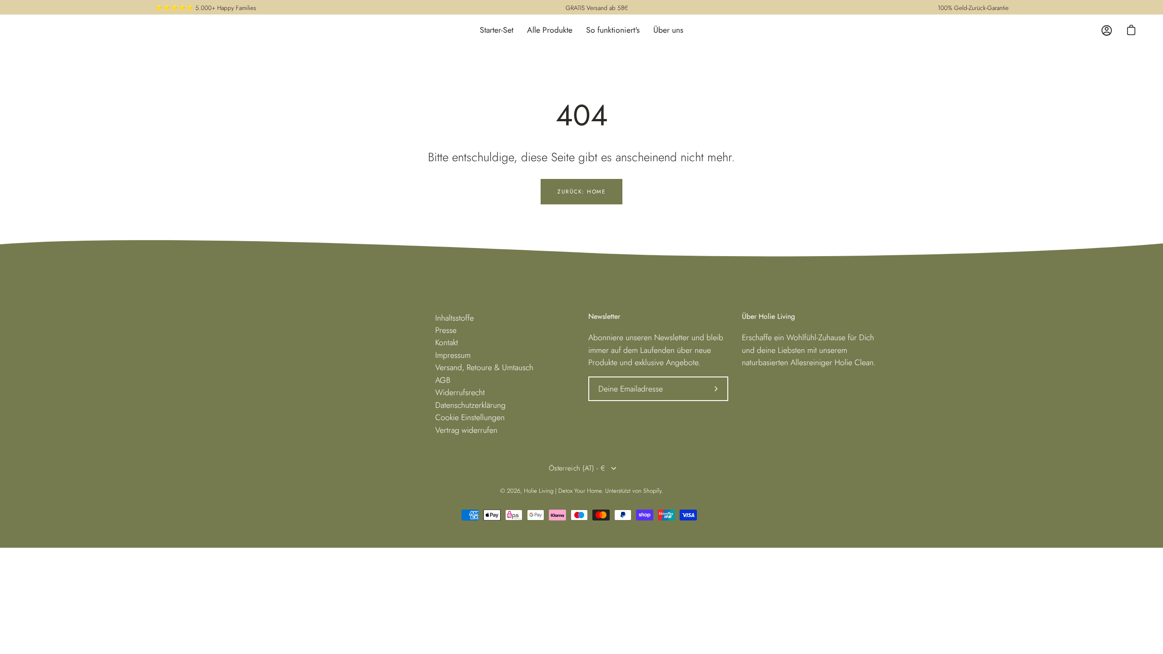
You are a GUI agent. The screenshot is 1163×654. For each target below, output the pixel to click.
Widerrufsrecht (460, 392)
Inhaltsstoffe (454, 318)
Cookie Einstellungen (470, 417)
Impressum (453, 355)
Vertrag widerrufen (466, 430)
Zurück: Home (581, 192)
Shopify (652, 490)
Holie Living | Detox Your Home (562, 490)
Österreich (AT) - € (577, 468)
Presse (446, 330)
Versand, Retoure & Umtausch (484, 367)
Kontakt (446, 342)
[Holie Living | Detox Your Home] (50, 30)
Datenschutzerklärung (470, 405)
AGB (442, 380)
